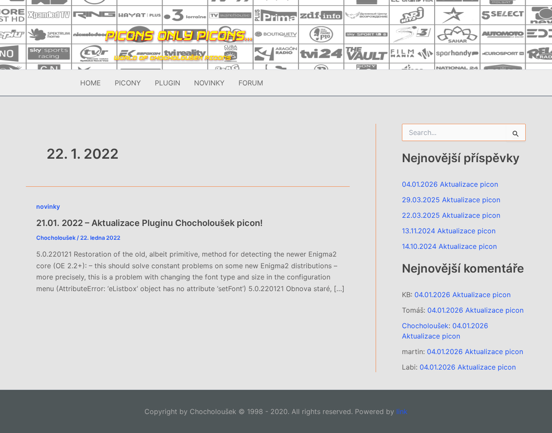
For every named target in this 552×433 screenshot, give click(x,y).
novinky (48, 206)
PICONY (128, 82)
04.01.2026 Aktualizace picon (450, 184)
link (402, 411)
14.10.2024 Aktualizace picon (449, 246)
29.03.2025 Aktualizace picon (451, 199)
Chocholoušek (425, 325)
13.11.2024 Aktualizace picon (449, 230)
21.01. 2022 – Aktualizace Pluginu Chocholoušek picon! (149, 223)
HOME (90, 82)
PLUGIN (167, 82)
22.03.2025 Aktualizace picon (451, 215)
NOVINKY (209, 82)
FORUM (250, 82)
